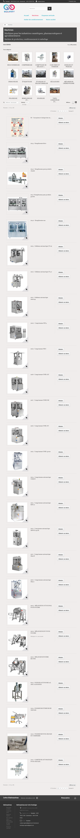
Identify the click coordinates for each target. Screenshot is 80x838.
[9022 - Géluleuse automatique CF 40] (17, 281)
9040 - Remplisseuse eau (38, 220)
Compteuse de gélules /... (40, 66)
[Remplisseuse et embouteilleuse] (27, 90)
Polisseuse (13, 98)
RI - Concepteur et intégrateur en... (41, 118)
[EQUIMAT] (14, 8)
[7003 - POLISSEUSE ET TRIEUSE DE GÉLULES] (17, 717)
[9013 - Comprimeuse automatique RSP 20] (17, 512)
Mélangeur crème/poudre (68, 82)
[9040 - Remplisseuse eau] (17, 229)
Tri (4, 102)
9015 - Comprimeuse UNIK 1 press (41, 452)
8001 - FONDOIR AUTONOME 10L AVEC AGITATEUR (41, 683)
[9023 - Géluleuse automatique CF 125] (17, 255)
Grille (73, 103)
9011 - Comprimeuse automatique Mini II (40, 555)
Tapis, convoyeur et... (54, 100)
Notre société (50, 19)
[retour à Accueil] (4, 25)
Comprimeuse (27, 65)
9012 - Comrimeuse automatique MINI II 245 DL (40, 529)
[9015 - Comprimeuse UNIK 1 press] (17, 461)
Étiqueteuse (27, 82)
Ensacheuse (13, 82)
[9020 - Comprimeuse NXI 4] (17, 332)
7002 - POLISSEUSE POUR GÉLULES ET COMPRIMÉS (41, 735)
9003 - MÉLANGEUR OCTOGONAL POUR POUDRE (41, 606)
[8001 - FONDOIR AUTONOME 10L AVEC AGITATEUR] (17, 692)
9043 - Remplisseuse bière (38, 143)
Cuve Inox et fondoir (55, 66)
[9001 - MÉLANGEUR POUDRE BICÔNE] (17, 666)
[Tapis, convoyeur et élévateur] (54, 90)
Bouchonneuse (13, 65)
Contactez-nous (72, 1)
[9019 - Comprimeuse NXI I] (17, 358)
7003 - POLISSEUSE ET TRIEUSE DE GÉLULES (41, 709)
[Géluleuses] (54, 73)
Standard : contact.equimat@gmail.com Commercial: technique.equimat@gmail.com (29, 823)
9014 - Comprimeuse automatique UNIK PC (41, 478)
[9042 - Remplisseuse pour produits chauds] (17, 178)
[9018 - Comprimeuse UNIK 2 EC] (17, 383)
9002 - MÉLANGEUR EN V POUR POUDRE (40, 632)
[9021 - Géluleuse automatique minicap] (17, 306)
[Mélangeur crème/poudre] (68, 73)
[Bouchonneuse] (13, 57)
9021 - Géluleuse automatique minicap (39, 298)
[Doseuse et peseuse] (68, 57)
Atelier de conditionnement (33, 19)
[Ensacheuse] (13, 73)
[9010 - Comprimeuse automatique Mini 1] (17, 589)
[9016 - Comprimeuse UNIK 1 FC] (17, 435)
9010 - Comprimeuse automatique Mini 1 (41, 581)
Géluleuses (54, 82)
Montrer (23, 102)
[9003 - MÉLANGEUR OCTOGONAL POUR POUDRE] (17, 615)
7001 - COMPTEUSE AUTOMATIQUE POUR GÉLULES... (41, 760)
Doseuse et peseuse (68, 66)
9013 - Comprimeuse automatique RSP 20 (41, 504)
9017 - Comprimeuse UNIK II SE (40, 400)
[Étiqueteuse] (27, 73)
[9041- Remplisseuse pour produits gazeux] (17, 204)
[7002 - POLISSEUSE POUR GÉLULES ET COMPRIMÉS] (17, 743)
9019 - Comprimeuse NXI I (38, 349)
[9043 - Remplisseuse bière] (17, 152)
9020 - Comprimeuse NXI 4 (39, 323)
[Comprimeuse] (27, 57)
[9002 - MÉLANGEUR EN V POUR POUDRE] (17, 640)
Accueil (26, 15)
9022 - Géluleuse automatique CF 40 (41, 272)
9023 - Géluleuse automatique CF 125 (41, 246)
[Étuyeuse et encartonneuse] (41, 73)
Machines (35, 15)
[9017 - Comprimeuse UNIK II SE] (17, 409)
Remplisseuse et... (27, 99)
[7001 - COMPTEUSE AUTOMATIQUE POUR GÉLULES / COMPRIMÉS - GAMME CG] (17, 769)
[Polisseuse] (13, 90)
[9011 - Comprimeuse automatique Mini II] (17, 563)
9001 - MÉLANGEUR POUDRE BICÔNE (40, 658)
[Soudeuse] (41, 90)
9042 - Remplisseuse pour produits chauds (41, 170)
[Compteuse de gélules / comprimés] (41, 57)
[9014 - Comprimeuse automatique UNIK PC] (17, 486)
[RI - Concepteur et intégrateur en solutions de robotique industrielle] (17, 127)
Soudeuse (41, 98)
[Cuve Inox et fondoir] (54, 57)
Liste (76, 103)
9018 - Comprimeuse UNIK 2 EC (40, 374)
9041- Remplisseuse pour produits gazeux (41, 196)
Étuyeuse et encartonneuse (41, 82)
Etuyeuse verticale (48, 15)
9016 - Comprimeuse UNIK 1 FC (40, 426)
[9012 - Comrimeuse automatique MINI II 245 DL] (17, 538)
